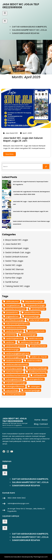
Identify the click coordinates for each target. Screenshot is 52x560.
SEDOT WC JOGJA (38, 29)
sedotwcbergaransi (15, 346)
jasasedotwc (12, 312)
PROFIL (44, 26)
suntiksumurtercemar (16, 375)
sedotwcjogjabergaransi (17, 353)
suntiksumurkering (37, 371)
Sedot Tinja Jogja (14, 260)
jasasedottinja (38, 309)
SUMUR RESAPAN (31, 33)
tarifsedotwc (39, 375)
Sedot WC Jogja (13, 265)
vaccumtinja (12, 390)
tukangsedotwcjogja (15, 382)
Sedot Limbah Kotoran (16, 256)
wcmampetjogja (32, 390)
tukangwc (35, 386)
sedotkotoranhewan (16, 327)
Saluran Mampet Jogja (17, 248)
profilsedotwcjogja (15, 320)
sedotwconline (34, 360)
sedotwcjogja (12, 349)
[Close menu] (4, 21)
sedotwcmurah (13, 360)
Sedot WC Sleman (14, 269)
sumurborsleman (14, 371)
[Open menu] (4, 13)
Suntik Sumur (11, 281)
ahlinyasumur (12, 301)
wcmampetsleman (15, 393)
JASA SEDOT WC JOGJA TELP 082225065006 (20, 6)
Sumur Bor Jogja (13, 277)
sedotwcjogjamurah (15, 357)
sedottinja (11, 334)
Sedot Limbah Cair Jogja (17, 252)
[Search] (46, 166)
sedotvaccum (35, 338)
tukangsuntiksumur (15, 386)
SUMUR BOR (17, 33)
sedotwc (10, 342)
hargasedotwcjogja (35, 305)
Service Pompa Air (14, 273)
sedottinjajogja (29, 334)
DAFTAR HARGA (19, 26)
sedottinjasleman (14, 338)
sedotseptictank (37, 331)
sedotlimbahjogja (14, 331)
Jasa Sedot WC (13, 244)
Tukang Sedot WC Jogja (17, 286)
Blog (36, 424)
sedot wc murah (39, 357)
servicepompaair (14, 368)
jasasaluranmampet (15, 309)
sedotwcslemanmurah (17, 364)
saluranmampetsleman (17, 323)
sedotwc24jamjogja (30, 342)
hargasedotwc (13, 305)
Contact (43, 424)
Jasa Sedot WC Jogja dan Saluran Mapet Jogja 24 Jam (23, 139)
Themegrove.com (40, 557)
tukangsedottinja (14, 379)
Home (37, 419)
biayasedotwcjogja (34, 301)
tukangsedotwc (36, 379)
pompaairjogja (32, 316)
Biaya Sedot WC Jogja (16, 239)
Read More (9, 154)
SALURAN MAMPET (20, 29)
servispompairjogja (38, 368)
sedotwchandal (38, 346)
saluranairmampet (39, 320)
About (44, 419)
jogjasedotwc (12, 316)
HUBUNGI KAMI (34, 26)
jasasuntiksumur (32, 312)
